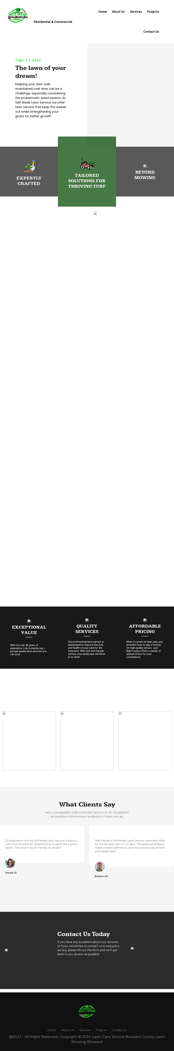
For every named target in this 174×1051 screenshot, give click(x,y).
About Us (118, 11)
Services (136, 11)
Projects (153, 11)
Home (103, 11)
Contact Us (151, 31)
